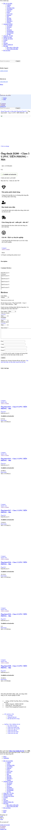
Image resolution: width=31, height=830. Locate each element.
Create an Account (5, 825)
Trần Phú (9, 19)
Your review (4, 327)
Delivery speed (5, 322)
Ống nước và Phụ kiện (12, 47)
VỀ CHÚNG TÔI (9, 714)
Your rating (4, 311)
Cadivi (8, 6)
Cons (2, 344)
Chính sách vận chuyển (13, 728)
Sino (8, 16)
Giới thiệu (10, 715)
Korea (8, 12)
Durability (3, 317)
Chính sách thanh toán (13, 727)
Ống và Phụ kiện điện (12, 49)
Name (3, 347)
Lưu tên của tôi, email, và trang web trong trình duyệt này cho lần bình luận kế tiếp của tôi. (14, 354)
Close (1, 816)
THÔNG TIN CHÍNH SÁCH (12, 724)
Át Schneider (10, 33)
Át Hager (9, 27)
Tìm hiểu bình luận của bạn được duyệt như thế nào (14, 361)
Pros (2, 341)
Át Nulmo (9, 30)
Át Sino (9, 34)
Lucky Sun (9, 13)
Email (3, 350)
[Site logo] (5, 59)
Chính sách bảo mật (12, 733)
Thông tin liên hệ (11, 717)
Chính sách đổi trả (12, 730)
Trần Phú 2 (9, 21)
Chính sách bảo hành (12, 731)
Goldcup (9, 10)
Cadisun (9, 5)
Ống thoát (19, 111)
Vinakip (9, 22)
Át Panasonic (10, 31)
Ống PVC (25, 111)
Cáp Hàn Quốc (11, 8)
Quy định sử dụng (12, 726)
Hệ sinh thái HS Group (13, 718)
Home (2, 111)
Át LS (8, 28)
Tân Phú (9, 18)
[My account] (0, 93)
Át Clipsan (9, 25)
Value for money (5, 313)
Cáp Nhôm (9, 9)
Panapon (9, 15)
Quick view (4, 402)
